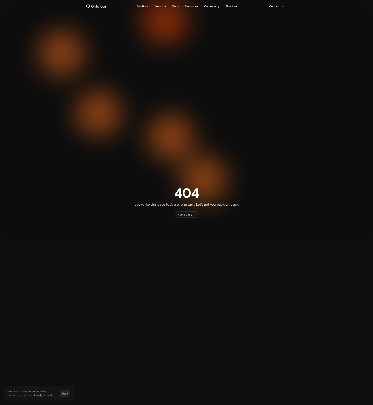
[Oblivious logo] (97, 6)
